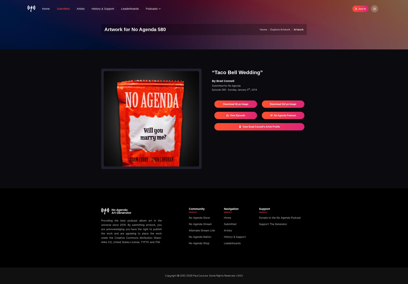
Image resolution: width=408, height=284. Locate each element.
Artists (81, 8)
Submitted (63, 8)
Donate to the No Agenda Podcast (280, 217)
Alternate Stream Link (202, 230)
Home (46, 8)
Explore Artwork (280, 29)
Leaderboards (130, 8)
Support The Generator (273, 224)
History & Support (103, 8)
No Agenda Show (199, 217)
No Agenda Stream (200, 224)
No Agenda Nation (200, 236)
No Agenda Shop (199, 243)
